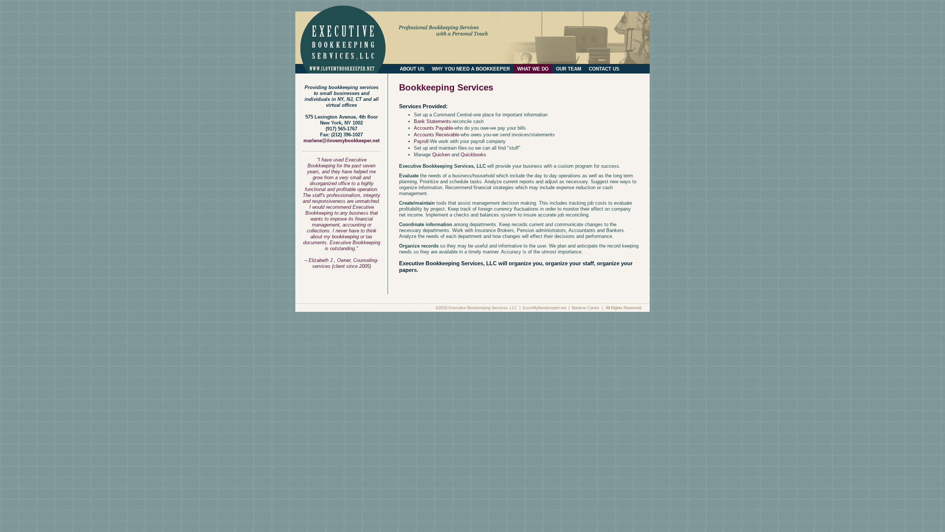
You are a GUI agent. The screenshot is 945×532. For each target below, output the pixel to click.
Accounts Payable (433, 128)
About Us (412, 69)
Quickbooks (473, 154)
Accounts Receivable (436, 134)
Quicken (441, 154)
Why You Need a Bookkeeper (471, 69)
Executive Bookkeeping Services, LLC (483, 308)
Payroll (421, 141)
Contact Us (604, 69)
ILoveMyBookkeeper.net (545, 308)
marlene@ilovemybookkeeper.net (341, 140)
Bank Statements (432, 121)
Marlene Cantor (586, 308)
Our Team (568, 69)
